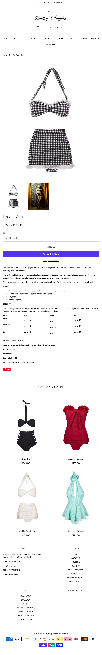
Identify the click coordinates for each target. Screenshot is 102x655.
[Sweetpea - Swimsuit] (76, 426)
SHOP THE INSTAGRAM (90, 38)
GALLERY (72, 38)
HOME (5, 38)
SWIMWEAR (26, 596)
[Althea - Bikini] (26, 426)
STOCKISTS (75, 574)
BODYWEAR (26, 600)
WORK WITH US (75, 581)
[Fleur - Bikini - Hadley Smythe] (13, 196)
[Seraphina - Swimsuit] (76, 498)
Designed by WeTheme (60, 634)
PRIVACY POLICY (26, 611)
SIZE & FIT (26, 604)
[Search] (51, 27)
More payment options (51, 260)
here (56, 311)
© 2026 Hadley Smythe (42, 634)
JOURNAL (61, 38)
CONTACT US (48, 38)
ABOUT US (75, 558)
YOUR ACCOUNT (26, 619)
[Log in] (56, 27)
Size (4, 233)
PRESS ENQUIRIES (75, 570)
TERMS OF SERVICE (26, 615)
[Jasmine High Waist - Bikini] (26, 498)
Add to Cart (51, 246)
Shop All (12, 55)
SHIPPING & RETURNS (26, 608)
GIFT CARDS (51, 44)
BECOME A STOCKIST (76, 577)
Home (5, 55)
